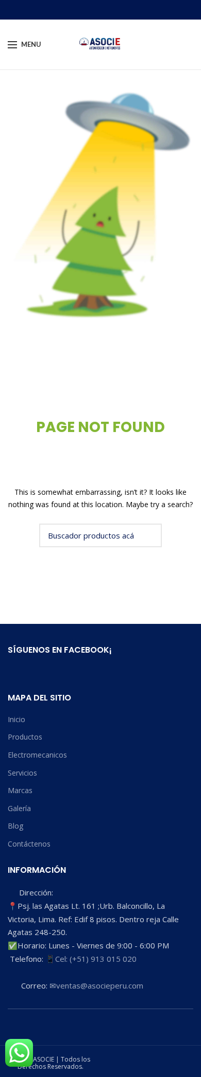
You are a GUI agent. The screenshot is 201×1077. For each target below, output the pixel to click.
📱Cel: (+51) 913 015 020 (91, 959)
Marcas (20, 790)
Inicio (16, 719)
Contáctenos (29, 844)
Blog (15, 826)
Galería (19, 808)
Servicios (22, 773)
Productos (25, 737)
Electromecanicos (37, 755)
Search (148, 535)
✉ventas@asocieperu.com (96, 985)
